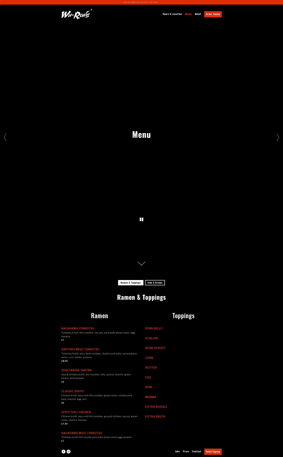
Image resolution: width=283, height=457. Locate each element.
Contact (196, 451)
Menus (188, 13)
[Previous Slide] (5, 137)
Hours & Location (172, 13)
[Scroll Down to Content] (141, 263)
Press (186, 451)
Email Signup (213, 451)
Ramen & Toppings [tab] (131, 282)
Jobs (177, 451)
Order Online (213, 14)
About (198, 13)
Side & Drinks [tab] (155, 282)
